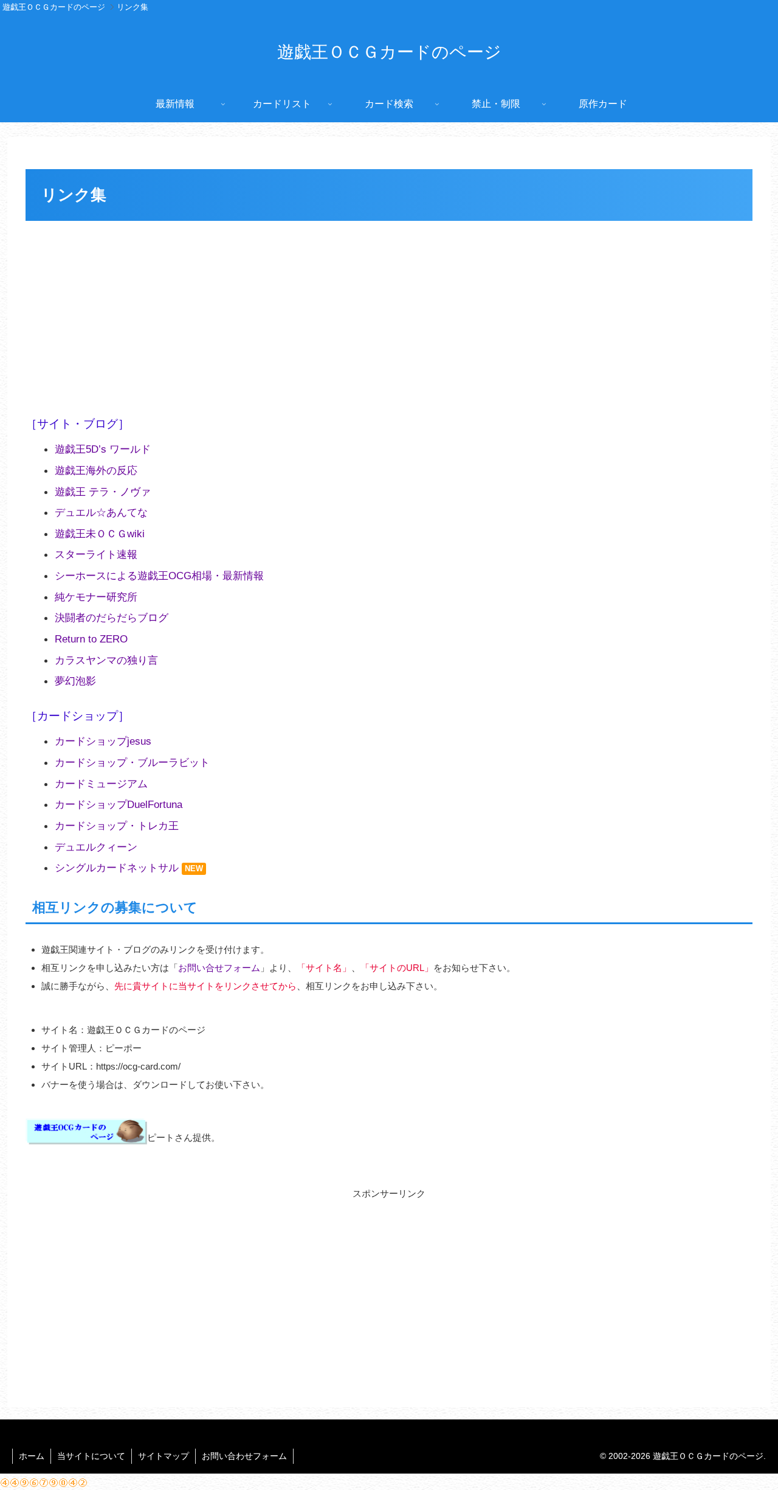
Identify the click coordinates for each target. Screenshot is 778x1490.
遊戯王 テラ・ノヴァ (103, 492)
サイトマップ (163, 1456)
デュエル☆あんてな (101, 512)
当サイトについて (91, 1456)
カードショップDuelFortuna (118, 804)
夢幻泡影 (75, 681)
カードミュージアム (101, 784)
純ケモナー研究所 (96, 597)
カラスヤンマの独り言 (106, 660)
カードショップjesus (103, 741)
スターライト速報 (96, 554)
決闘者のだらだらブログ (111, 617)
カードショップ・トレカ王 (117, 826)
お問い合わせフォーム (244, 1456)
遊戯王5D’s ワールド (103, 449)
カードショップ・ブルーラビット (132, 762)
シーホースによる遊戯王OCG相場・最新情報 (159, 575)
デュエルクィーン (96, 847)
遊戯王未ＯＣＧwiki (100, 533)
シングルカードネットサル (117, 868)
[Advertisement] (389, 316)
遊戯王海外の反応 (96, 470)
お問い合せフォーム (219, 968)
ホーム (31, 1456)
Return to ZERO (91, 639)
